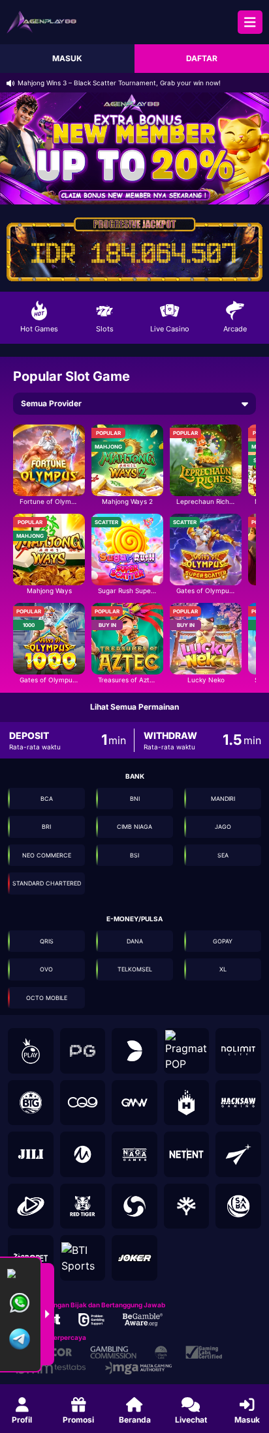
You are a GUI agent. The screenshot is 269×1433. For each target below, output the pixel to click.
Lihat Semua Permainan (134, 707)
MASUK (67, 58)
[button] (49, 465)
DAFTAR (201, 58)
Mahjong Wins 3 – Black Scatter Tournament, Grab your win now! (119, 83)
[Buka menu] (250, 22)
